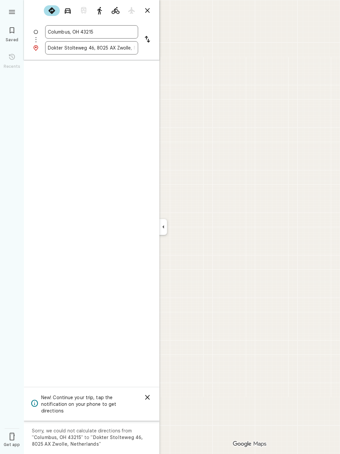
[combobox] (91, 32)
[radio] (52, 10)
